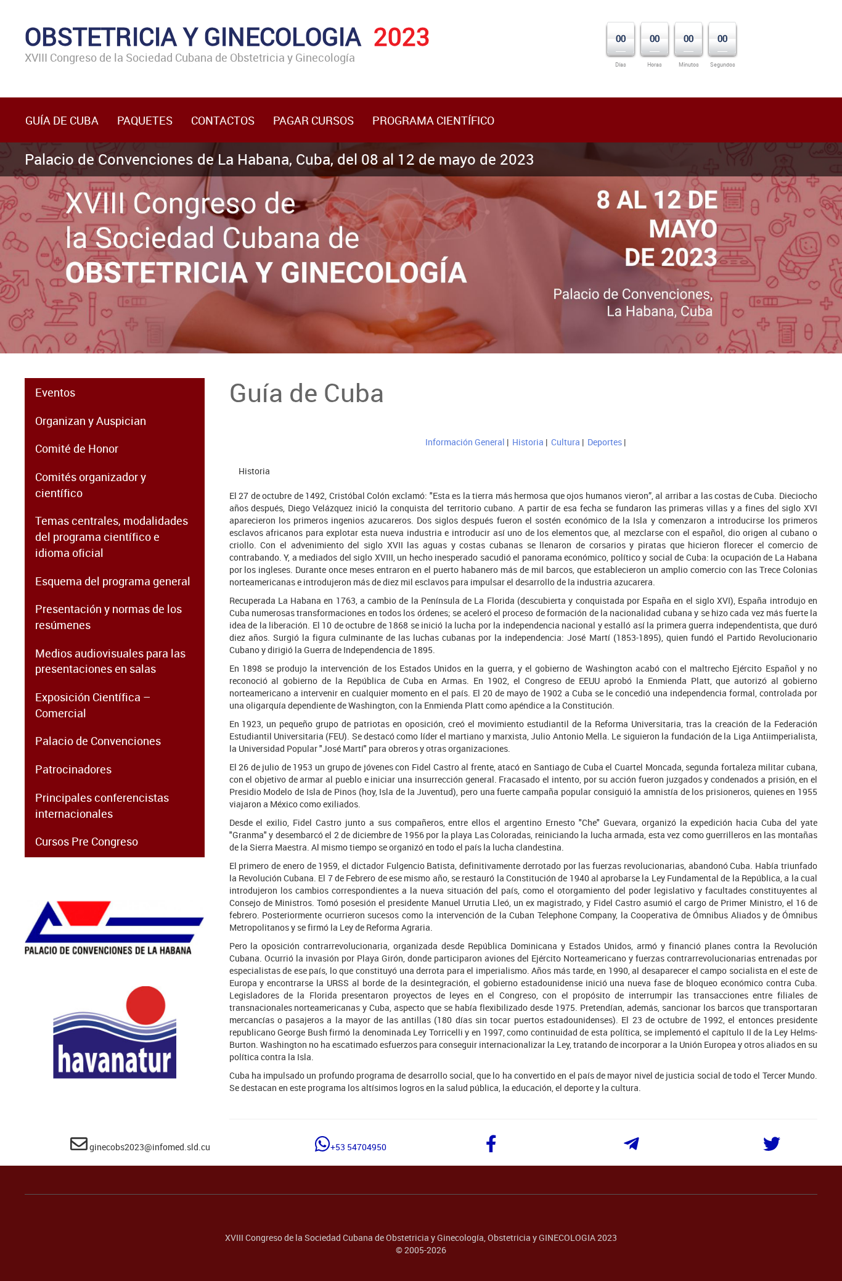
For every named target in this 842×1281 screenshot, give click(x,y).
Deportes (604, 442)
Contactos (223, 120)
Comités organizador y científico (90, 484)
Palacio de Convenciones (98, 740)
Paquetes (145, 120)
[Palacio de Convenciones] (115, 927)
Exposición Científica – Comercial (92, 705)
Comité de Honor (76, 448)
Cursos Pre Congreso (86, 841)
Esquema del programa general (112, 581)
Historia (528, 442)
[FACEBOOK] (491, 1147)
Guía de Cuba (62, 120)
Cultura (565, 442)
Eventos (55, 392)
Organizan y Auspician (90, 420)
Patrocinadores (73, 769)
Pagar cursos (313, 120)
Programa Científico (433, 120)
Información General (465, 442)
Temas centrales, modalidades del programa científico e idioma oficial (111, 536)
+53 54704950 (358, 1147)
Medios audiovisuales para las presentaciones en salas (110, 661)
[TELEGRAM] (631, 1147)
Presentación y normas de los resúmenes (108, 616)
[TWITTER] (771, 1147)
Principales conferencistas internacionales (102, 805)
